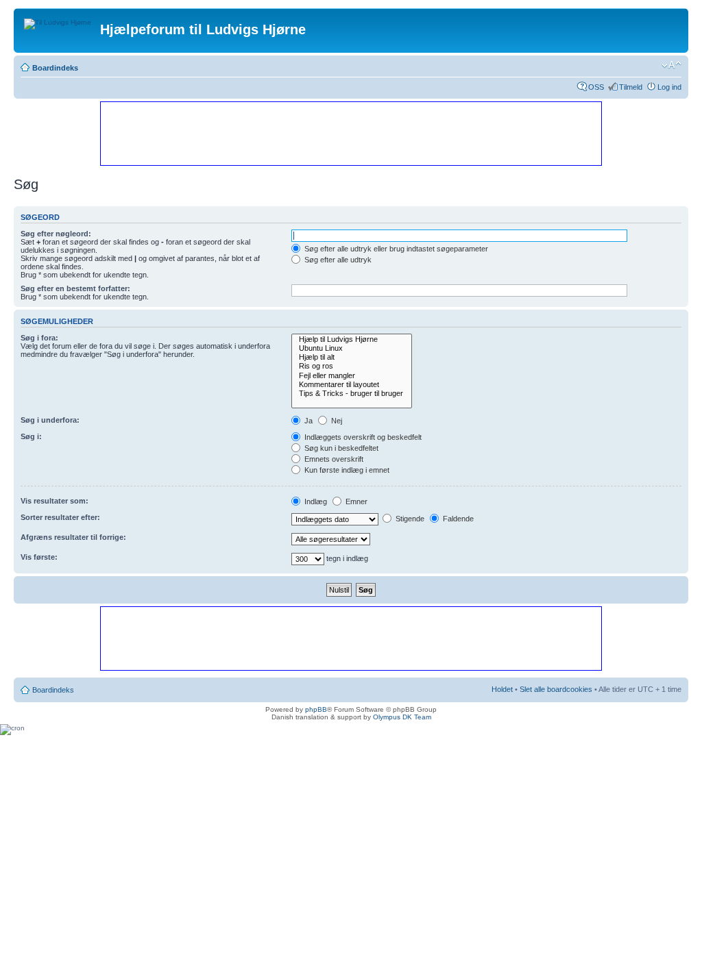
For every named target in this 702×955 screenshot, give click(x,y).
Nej (335, 421)
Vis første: (39, 557)
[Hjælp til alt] (352, 357)
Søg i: (31, 436)
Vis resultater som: (54, 501)
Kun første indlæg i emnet (345, 470)
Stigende (409, 518)
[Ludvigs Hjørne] (58, 20)
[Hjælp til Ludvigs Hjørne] (352, 339)
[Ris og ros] (352, 366)
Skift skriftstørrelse (671, 65)
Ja (307, 421)
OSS (596, 87)
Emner (355, 501)
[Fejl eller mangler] (352, 375)
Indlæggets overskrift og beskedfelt (362, 437)
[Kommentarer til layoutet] (352, 384)
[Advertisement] (350, 133)
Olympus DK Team (402, 717)
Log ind (669, 87)
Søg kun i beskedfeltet (340, 448)
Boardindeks (55, 68)
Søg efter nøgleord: (56, 234)
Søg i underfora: (50, 420)
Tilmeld (630, 87)
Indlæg (314, 501)
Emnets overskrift (332, 459)
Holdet (502, 689)
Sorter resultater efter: (60, 517)
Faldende (457, 518)
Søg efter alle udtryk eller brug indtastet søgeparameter (395, 249)
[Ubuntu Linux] (352, 348)
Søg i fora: (39, 338)
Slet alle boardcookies (556, 689)
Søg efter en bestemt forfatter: (75, 288)
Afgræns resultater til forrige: (73, 537)
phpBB (316, 709)
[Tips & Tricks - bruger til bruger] (352, 393)
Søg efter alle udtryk (337, 260)
